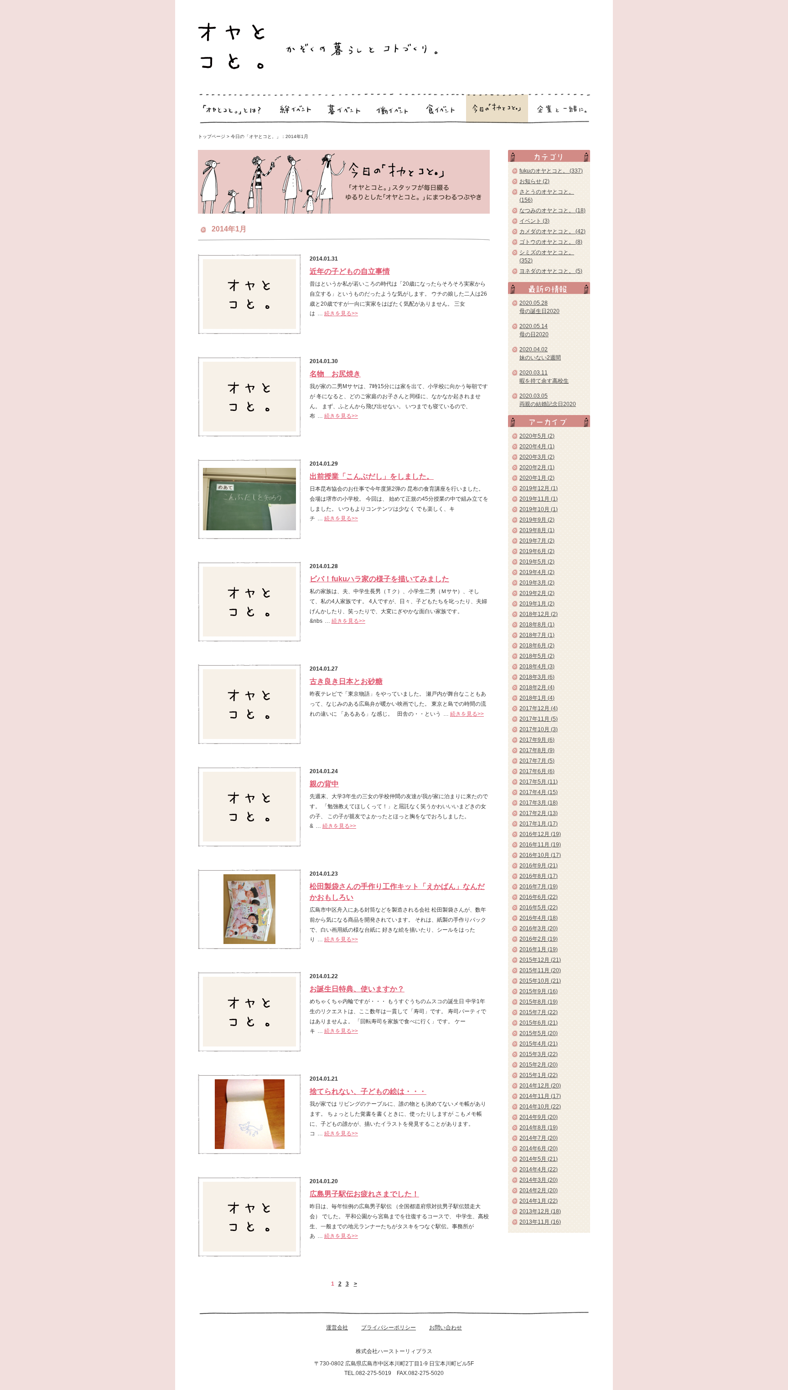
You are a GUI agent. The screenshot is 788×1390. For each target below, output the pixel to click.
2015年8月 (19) (538, 1002)
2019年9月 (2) (537, 520)
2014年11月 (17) (540, 1096)
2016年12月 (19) (540, 834)
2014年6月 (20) (538, 1148)
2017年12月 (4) (538, 708)
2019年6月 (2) (537, 551)
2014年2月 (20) (538, 1190)
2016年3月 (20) (538, 928)
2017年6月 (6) (537, 771)
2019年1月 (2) (537, 603)
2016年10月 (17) (540, 855)
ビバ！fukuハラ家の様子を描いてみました (379, 579)
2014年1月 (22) (538, 1201)
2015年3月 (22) (538, 1054)
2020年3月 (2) (537, 457)
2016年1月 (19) (538, 949)
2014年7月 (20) (538, 1138)
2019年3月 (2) (537, 583)
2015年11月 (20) (540, 970)
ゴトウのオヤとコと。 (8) (550, 242)
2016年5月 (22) (538, 907)
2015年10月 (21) (540, 981)
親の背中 (324, 784)
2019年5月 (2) (537, 562)
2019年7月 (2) (537, 541)
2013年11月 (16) (540, 1222)
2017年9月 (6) (537, 740)
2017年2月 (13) (538, 813)
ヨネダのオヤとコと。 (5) (550, 271)
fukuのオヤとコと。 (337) (551, 171)
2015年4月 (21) (538, 1044)
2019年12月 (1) (538, 488)
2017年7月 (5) (537, 761)
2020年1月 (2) (537, 478)
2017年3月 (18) (538, 803)
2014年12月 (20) (540, 1085)
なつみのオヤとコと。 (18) (552, 210)
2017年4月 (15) (538, 792)
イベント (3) (534, 221)
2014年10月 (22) (540, 1106)
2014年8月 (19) (538, 1127)
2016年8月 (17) (538, 876)
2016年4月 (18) (538, 918)
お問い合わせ (445, 1327)
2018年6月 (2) (537, 645)
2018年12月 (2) (538, 614)
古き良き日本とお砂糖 (346, 681)
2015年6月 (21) (538, 1023)
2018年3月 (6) (537, 677)
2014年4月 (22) (538, 1169)
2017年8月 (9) (537, 750)
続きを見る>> (341, 313)
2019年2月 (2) (537, 593)
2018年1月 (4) (537, 698)
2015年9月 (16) (538, 991)
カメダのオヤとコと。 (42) (552, 231)
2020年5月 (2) (537, 436)
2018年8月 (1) (537, 624)
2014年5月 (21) (538, 1159)
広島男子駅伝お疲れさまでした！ (364, 1194)
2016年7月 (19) (538, 886)
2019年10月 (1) (538, 509)
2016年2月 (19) (538, 939)
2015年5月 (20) (538, 1033)
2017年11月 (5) (538, 719)
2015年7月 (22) (538, 1012)
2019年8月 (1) (537, 530)
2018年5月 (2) (537, 656)
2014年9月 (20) (538, 1117)
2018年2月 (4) (537, 687)
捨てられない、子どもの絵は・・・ (368, 1091)
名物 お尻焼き (335, 374)
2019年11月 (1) (538, 499)
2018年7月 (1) (537, 635)
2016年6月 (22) (538, 897)
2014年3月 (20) (538, 1180)
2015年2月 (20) (538, 1065)
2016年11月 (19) (540, 844)
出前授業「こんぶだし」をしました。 (372, 476)
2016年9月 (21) (538, 865)
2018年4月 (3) (537, 666)
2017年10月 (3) (538, 729)
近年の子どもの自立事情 (350, 271)
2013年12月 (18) (540, 1211)
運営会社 (337, 1327)
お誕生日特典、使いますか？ (357, 989)
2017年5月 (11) (538, 782)
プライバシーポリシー (388, 1327)
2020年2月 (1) (537, 467)
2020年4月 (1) (537, 446)
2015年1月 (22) (538, 1075)
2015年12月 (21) (540, 960)
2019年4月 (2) (537, 572)
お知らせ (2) (534, 181)
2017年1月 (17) (538, 824)
